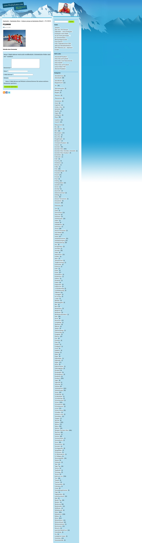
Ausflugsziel (58, 115)
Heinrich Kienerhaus (60, 230)
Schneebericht (58, 404)
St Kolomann (58, 452)
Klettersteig (58, 205)
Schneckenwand (59, 400)
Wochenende (58, 526)
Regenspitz (58, 360)
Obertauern (58, 324)
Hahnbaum (58, 216)
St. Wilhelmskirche (59, 454)
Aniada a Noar (58, 107)
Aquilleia (57, 111)
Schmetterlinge (59, 398)
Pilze (56, 338)
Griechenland (58, 212)
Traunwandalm (59, 484)
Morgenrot (57, 310)
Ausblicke (57, 120)
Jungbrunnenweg (59, 262)
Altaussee (57, 95)
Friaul (56, 178)
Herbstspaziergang (60, 240)
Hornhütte (57, 248)
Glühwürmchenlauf (60, 192)
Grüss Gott (57, 214)
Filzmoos (57, 164)
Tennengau (58, 472)
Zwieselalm (58, 538)
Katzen (56, 270)
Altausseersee (58, 98)
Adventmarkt (58, 77)
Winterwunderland (59, 524)
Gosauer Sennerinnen (60, 198)
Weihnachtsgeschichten (61, 39)
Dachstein (57, 146)
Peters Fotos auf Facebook (62, 64)
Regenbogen (58, 358)
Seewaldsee (58, 416)
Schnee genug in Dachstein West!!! (32, 21)
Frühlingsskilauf (59, 182)
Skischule (57, 432)
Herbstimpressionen (60, 238)
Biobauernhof (58, 125)
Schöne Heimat (59, 410)
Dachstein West (15, 21)
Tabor (56, 464)
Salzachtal (57, 384)
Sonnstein (57, 446)
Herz (56, 244)
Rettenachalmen (59, 366)
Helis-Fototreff (58, 62)
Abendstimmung (59, 75)
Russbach (57, 378)
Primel (56, 348)
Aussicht (57, 122)
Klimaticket (57, 280)
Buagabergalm (58, 138)
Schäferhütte (58, 394)
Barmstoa (57, 90)
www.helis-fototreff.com (61, 530)
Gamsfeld (57, 184)
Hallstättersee (58, 224)
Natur (56, 316)
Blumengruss (58, 132)
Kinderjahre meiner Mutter (61, 33)
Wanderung (58, 504)
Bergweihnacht (59, 82)
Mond (56, 306)
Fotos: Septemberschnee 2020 (63, 43)
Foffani (56, 166)
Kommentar (7, 68)
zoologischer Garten (60, 536)
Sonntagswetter (59, 448)
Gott (56, 208)
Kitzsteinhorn (58, 276)
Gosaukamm (58, 200)
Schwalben (58, 412)
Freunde (57, 176)
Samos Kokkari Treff (60, 66)
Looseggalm (58, 294)
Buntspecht (58, 140)
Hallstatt (57, 222)
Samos (56, 392)
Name (6, 71)
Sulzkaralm (58, 462)
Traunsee (57, 482)
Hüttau (56, 252)
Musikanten (58, 312)
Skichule (57, 420)
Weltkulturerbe (58, 510)
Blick (56, 130)
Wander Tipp (58, 500)
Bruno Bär (57, 136)
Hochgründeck (58, 246)
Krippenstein (58, 284)
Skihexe (57, 424)
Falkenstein (58, 156)
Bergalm (57, 92)
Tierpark (57, 480)
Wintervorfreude (59, 522)
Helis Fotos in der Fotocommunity (63, 60)
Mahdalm (57, 300)
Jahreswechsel (59, 260)
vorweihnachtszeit (59, 496)
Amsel (56, 103)
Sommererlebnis (59, 438)
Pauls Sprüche (58, 41)
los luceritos (58, 296)
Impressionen (58, 254)
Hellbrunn (57, 234)
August (56, 113)
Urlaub (56, 488)
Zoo (56, 534)
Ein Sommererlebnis (60, 37)
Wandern (57, 502)
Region (57, 362)
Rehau (56, 364)
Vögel (56, 492)
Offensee (57, 326)
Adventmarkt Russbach (61, 56)
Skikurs (57, 426)
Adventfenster (58, 80)
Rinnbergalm (58, 372)
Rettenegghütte (59, 368)
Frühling (57, 180)
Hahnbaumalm (58, 218)
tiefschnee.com (59, 476)
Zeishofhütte (58, 532)
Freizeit (57, 174)
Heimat (57, 228)
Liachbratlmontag (59, 288)
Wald (56, 498)
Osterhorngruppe (59, 330)
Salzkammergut (59, 390)
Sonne (56, 442)
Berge (56, 117)
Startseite (6, 21)
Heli (4, 27)
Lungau (57, 298)
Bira (56, 126)
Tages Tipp (57, 466)
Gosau (56, 196)
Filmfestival (58, 162)
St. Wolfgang (58, 456)
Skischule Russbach (60, 68)
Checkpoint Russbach (60, 142)
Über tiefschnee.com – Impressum (64, 47)
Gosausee (57, 202)
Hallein (57, 220)
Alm (56, 85)
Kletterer (57, 278)
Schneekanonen (59, 406)
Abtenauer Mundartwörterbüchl (63, 45)
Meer (56, 304)
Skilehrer (57, 428)
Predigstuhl (58, 346)
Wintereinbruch (59, 520)
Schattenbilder (58, 396)
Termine (57, 474)
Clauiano (57, 144)
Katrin (56, 268)
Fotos (56, 168)
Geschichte (58, 190)
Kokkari (57, 282)
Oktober (57, 328)
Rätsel (56, 354)
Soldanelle (57, 434)
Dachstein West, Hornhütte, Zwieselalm (65, 150)
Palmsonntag (58, 332)
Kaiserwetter (58, 264)
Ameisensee (58, 101)
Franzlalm (57, 172)
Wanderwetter (58, 506)
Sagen (56, 380)
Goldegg (57, 194)
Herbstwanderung (59, 242)
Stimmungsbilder (59, 458)
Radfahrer (57, 350)
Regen (56, 356)
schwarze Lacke (59, 414)
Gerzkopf (57, 188)
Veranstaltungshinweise (61, 490)
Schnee (57, 402)
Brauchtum (57, 134)
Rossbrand (57, 376)
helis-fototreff (58, 232)
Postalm (57, 344)
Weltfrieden (58, 508)
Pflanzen (57, 336)
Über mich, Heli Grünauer (61, 29)
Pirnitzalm (57, 340)
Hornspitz (57, 250)
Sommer (57, 436)
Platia (56, 342)
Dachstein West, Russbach (62, 152)
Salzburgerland (59, 388)
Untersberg (58, 486)
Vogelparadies (58, 494)
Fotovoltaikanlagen (60, 170)
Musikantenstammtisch (61, 314)
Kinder (56, 272)
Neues (56, 318)
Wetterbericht (58, 514)
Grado (56, 210)
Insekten (57, 256)
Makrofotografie (59, 302)
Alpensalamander (59, 88)
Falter (56, 158)
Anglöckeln (58, 105)
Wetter (56, 512)
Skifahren (57, 422)
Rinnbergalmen (59, 374)
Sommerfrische (59, 440)
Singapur (57, 418)
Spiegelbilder (58, 450)
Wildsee (57, 516)
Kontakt (57, 49)
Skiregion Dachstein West (61, 430)
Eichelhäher (58, 154)
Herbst (56, 236)
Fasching (57, 160)
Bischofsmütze (58, 128)
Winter (56, 518)
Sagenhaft (57, 382)
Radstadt (57, 352)
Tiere (56, 478)
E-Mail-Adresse (8, 74)
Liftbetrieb (57, 292)
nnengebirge (58, 322)
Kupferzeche (58, 286)
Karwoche (57, 266)
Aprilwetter (57, 109)
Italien (56, 258)
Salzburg (57, 386)
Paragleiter (57, 334)
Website (6, 78)
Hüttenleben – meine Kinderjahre (63, 31)
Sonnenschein (58, 444)
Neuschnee (58, 320)
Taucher (57, 468)
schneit (57, 408)
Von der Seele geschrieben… (62, 35)
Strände (57, 460)
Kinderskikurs (58, 274)
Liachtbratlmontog (59, 290)
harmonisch (58, 226)
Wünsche (57, 528)
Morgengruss (58, 308)
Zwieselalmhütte (59, 540)
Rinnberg (57, 370)
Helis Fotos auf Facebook (61, 58)
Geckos (57, 186)
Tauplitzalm (58, 470)
